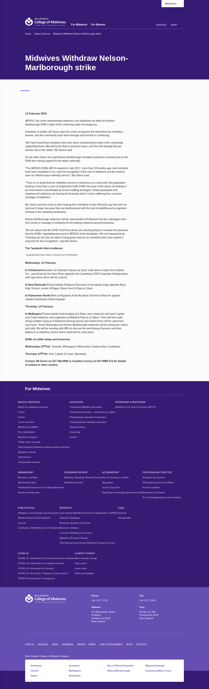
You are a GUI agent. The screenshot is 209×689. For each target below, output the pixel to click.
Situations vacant (27, 452)
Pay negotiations (26, 432)
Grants (21, 417)
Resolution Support (28, 437)
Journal (22, 523)
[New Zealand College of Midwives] (45, 21)
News (55, 644)
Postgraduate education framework (88, 417)
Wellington (75, 670)
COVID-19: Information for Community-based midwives (46, 558)
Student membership (29, 492)
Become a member (28, 477)
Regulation (107, 482)
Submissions (24, 457)
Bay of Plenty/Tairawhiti (120, 665)
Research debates (68, 527)
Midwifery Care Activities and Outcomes (38, 513)
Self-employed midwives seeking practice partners (44, 447)
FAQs (121, 508)
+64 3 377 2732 (99, 600)
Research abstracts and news (74, 523)
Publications (26, 508)
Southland (74, 675)
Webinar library (77, 427)
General (122, 513)
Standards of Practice (154, 492)
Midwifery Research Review (73, 538)
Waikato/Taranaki (154, 665)
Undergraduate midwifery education (88, 422)
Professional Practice (157, 472)
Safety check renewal (29, 442)
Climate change (85, 553)
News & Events (42, 33)
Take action (81, 563)
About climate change (86, 558)
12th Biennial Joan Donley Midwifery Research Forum (87, 543)
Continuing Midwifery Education (86, 407)
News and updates (84, 573)
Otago (34, 675)
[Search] (182, 24)
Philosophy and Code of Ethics (158, 482)
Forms (21, 412)
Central (35, 670)
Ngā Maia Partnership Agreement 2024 (122, 492)
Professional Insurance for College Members (41, 487)
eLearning (75, 432)
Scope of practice (111, 487)
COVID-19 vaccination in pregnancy (36, 578)
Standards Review (75, 472)
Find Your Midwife (111, 644)
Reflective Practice (73, 482)
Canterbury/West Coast (158, 670)
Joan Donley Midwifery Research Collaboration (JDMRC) (88, 513)
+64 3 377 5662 (147, 600)
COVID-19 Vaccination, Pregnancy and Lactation (43, 573)
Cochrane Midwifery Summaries (75, 533)
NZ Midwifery (110, 472)
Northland (36, 665)
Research (65, 508)
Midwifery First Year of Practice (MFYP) (135, 407)
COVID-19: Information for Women (36, 568)
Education (76, 402)
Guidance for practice (154, 477)
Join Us (29, 644)
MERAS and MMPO (28, 427)
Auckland (74, 665)
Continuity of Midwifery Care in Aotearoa (38, 527)
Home (28, 33)
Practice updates (151, 487)
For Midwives (79, 24)
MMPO (92, 644)
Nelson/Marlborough (118, 670)
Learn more (81, 568)
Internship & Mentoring (130, 402)
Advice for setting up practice (33, 407)
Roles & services (29, 402)
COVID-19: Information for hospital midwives (41, 563)
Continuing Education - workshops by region (92, 412)
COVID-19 (23, 553)
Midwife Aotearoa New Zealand (34, 518)
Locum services (26, 422)
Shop (174, 25)
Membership (25, 472)
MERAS (81, 644)
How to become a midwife (115, 477)
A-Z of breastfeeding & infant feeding (162, 497)
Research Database (69, 518)
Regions (43, 644)
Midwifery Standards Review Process (83, 477)
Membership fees (27, 482)
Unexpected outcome (29, 462)
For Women (98, 24)
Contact (161, 25)
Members (67, 644)
